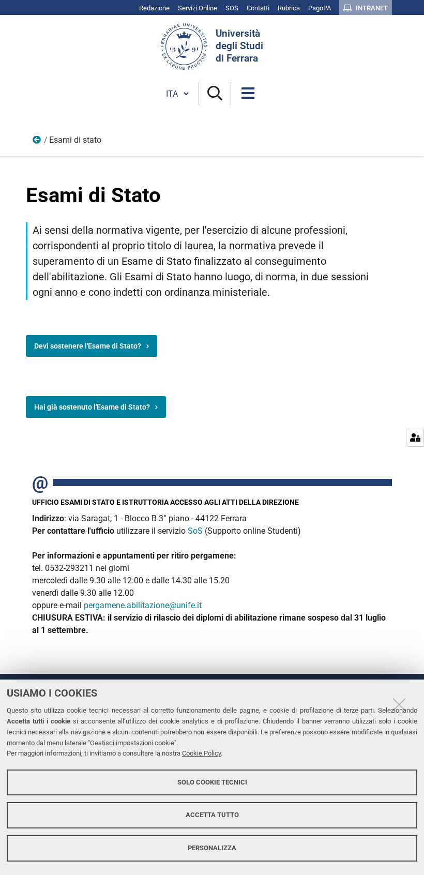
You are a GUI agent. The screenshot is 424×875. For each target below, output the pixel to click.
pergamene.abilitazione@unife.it (143, 605)
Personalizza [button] (212, 848)
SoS (195, 531)
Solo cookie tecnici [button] (212, 782)
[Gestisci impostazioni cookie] (415, 438)
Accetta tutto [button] (212, 815)
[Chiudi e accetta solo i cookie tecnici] (399, 704)
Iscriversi (37, 142)
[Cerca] (215, 93)
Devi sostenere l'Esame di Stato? (87, 346)
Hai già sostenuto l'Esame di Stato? (92, 407)
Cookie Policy (201, 753)
